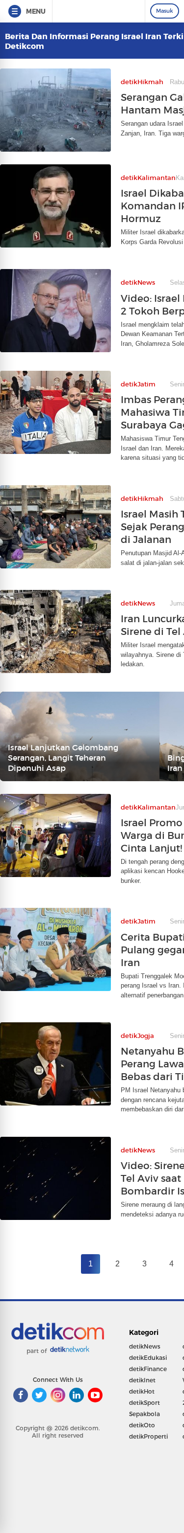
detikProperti (148, 1436)
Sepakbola (144, 1414)
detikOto (142, 1425)
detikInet (142, 1380)
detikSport (144, 1402)
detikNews (144, 1346)
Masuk (164, 10)
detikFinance (148, 1369)
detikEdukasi (148, 1357)
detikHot (142, 1391)
